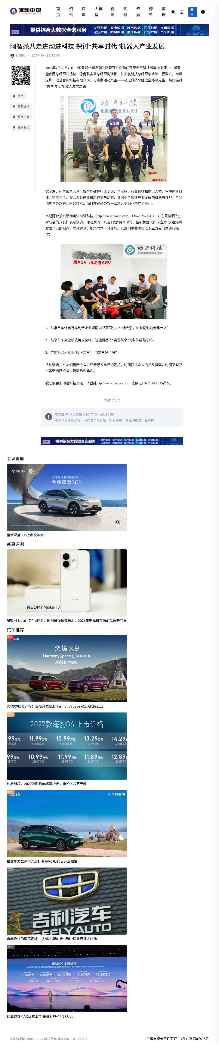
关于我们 (21, 127)
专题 (138, 12)
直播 (113, 12)
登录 (192, 12)
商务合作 (21, 106)
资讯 (71, 12)
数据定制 (21, 117)
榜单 (151, 12)
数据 (164, 12)
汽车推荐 (15, 630)
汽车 (84, 12)
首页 (58, 12)
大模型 (99, 12)
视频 (125, 12)
